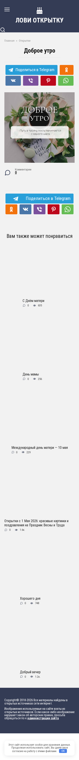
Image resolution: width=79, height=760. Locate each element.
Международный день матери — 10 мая (39, 447)
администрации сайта (43, 718)
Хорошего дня (30, 598)
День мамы (31, 374)
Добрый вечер (30, 672)
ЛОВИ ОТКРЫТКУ (40, 20)
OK (63, 751)
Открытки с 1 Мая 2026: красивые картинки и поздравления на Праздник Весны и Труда (36, 523)
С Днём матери (33, 301)
